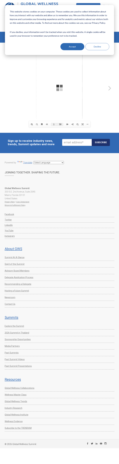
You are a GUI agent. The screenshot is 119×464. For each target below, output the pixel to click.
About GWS (13, 249)
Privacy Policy (10, 202)
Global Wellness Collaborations (19, 388)
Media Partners (12, 346)
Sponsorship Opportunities (18, 339)
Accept (72, 46)
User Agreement (22, 202)
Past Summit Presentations (18, 366)
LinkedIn (9, 225)
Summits (11, 317)
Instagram (10, 236)
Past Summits (12, 352)
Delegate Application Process (19, 277)
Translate (27, 162)
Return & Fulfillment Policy (15, 205)
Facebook (9, 214)
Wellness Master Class (15, 394)
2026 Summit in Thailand (17, 332)
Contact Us (10, 304)
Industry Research (13, 408)
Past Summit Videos (15, 359)
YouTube (9, 230)
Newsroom (10, 297)
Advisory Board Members (17, 271)
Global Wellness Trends (16, 401)
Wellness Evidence (14, 421)
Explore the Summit (14, 326)
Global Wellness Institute (16, 414)
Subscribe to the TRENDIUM (18, 428)
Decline (97, 46)
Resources (13, 379)
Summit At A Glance (14, 257)
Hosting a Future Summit (17, 290)
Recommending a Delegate (18, 284)
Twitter (8, 220)
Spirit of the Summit (14, 264)
